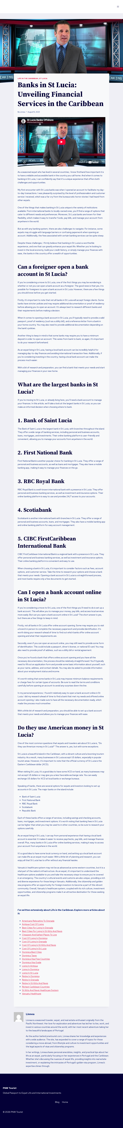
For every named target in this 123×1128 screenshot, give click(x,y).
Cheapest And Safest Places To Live (39, 934)
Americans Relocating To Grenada (38, 920)
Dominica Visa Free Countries (36, 959)
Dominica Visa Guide (31, 962)
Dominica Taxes (29, 955)
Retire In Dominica (30, 976)
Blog (57, 1102)
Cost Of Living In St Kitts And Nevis (39, 945)
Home (65, 1102)
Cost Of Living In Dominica (34, 938)
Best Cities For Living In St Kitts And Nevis (42, 931)
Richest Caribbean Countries (36, 986)
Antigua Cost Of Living (33, 924)
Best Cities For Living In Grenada (37, 927)
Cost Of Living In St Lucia (34, 948)
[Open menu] (118, 6)
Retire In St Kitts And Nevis (35, 983)
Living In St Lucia (30, 973)
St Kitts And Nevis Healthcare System (40, 990)
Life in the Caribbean (28, 78)
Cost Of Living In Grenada (34, 941)
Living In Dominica (30, 969)
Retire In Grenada (30, 979)
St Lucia (43, 78)
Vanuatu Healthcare (31, 993)
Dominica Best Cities (32, 952)
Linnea (22, 112)
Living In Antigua (30, 966)
